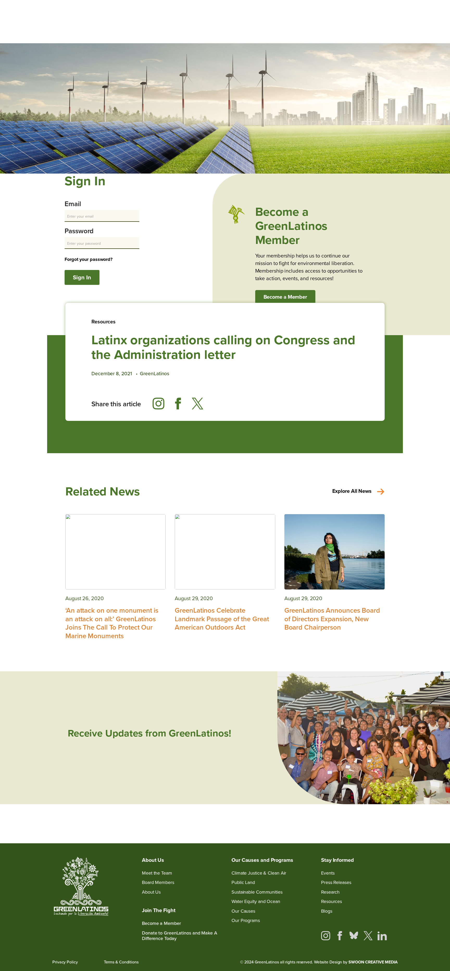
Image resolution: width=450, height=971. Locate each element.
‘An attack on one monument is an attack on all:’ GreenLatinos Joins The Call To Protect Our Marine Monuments (111, 623)
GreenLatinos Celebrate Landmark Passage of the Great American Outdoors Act (222, 618)
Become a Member (285, 297)
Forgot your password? (89, 259)
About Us (151, 892)
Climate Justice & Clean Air (259, 873)
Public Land (243, 882)
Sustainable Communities (257, 892)
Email (73, 204)
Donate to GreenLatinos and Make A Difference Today (179, 936)
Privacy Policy (65, 962)
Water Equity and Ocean (256, 901)
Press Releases (336, 882)
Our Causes (243, 911)
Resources (103, 321)
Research (330, 892)
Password (79, 231)
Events (327, 873)
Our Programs (246, 920)
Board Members (158, 882)
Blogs (326, 911)
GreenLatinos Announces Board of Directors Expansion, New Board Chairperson (332, 618)
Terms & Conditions (121, 962)
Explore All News (352, 491)
